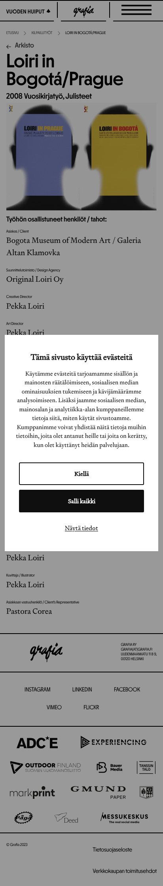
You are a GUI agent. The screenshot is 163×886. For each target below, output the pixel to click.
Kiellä (81, 474)
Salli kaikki (81, 501)
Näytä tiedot (81, 527)
